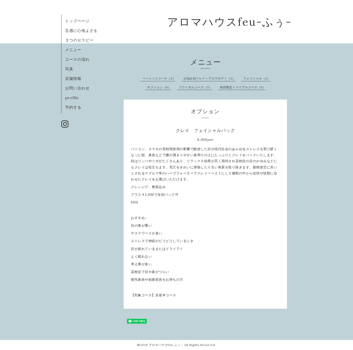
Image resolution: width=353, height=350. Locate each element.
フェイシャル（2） (256, 78)
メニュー (73, 49)
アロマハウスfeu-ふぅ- (229, 22)
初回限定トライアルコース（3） (243, 87)
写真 (69, 68)
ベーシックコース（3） (159, 78)
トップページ (77, 20)
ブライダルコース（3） (195, 87)
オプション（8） (159, 87)
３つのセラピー (79, 40)
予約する (73, 107)
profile (72, 97)
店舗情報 (73, 78)
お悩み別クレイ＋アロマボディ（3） (209, 78)
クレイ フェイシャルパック (205, 130)
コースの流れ (77, 59)
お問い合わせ (77, 88)
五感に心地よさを (81, 30)
